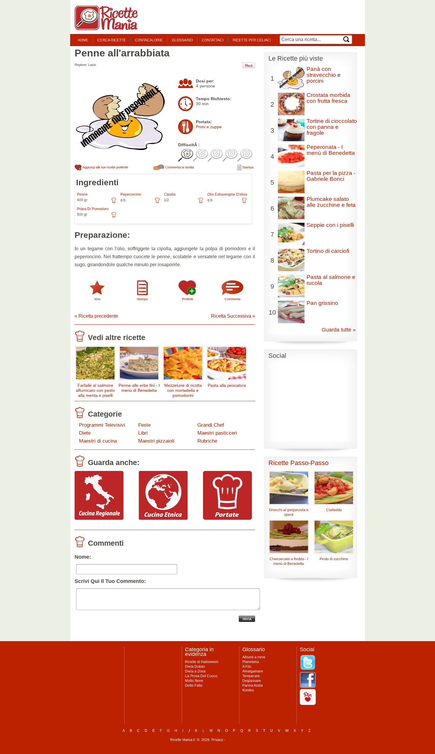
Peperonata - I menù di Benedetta (331, 150)
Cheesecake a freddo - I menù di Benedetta (289, 561)
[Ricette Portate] (227, 518)
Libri (143, 433)
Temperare (251, 676)
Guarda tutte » (339, 330)
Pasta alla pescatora (227, 385)
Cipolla (169, 194)
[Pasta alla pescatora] (226, 364)
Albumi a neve (253, 657)
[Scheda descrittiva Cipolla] (201, 202)
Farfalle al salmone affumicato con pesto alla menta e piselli (95, 390)
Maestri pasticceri (217, 433)
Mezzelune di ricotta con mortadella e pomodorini (183, 390)
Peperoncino (130, 194)
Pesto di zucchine (334, 559)
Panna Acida (252, 685)
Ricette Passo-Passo (298, 463)
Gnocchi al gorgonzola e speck (288, 512)
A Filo (246, 666)
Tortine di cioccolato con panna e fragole (332, 127)
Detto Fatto (193, 685)
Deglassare (251, 681)
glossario (182, 40)
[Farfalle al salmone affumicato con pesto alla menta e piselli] (95, 364)
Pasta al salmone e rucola (331, 280)
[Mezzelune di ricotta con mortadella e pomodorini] (183, 364)
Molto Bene (194, 681)
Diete (85, 433)
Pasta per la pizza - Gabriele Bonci (331, 176)
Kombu (248, 690)
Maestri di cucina (98, 440)
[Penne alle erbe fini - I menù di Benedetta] (139, 364)
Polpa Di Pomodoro (93, 209)
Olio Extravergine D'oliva (227, 194)
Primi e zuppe (209, 126)
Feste (144, 425)
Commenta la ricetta (179, 167)
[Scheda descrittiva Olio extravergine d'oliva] (244, 202)
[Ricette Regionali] (99, 518)
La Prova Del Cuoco (201, 676)
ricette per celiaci (252, 40)
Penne (82, 194)
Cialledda (334, 510)
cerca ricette (111, 40)
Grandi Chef (210, 425)
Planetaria (250, 662)
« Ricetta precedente (96, 315)
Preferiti (187, 299)
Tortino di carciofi (328, 251)
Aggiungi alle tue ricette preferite (105, 167)
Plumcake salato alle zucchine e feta (331, 202)
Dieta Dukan (195, 666)
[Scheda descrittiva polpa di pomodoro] (114, 217)
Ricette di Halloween (201, 662)
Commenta (232, 299)
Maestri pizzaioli (156, 440)
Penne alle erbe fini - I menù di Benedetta (139, 388)
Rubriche (207, 440)
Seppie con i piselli (330, 225)
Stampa (247, 167)
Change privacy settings (245, 740)
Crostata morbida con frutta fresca (328, 98)
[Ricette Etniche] (163, 518)
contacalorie (149, 40)
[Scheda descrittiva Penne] (114, 202)
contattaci (212, 40)
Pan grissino (322, 303)
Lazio (92, 64)
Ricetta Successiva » (233, 315)
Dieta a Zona (195, 671)
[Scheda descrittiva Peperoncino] (157, 202)
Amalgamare (252, 671)
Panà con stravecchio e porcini (324, 75)
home (83, 40)
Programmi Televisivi (102, 425)
